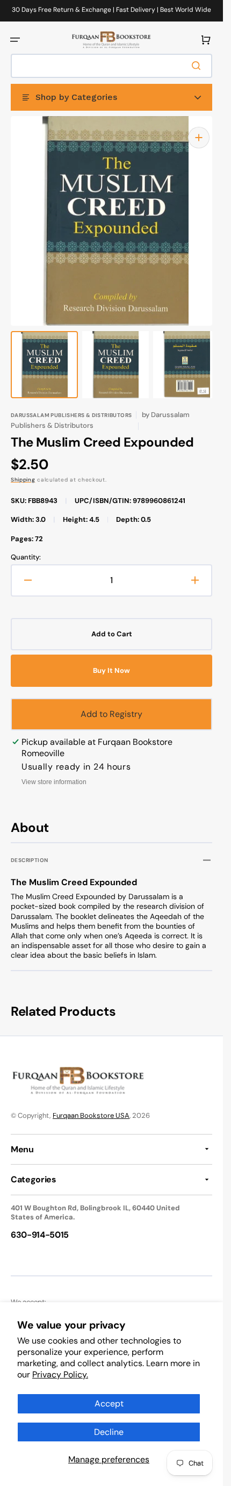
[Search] (198, 65)
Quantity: (26, 546)
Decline (109, 1432)
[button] (15, 40)
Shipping (23, 468)
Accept (109, 1403)
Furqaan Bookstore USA (91, 1104)
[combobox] (111, 66)
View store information (53, 771)
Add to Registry (111, 703)
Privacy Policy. (60, 1374)
